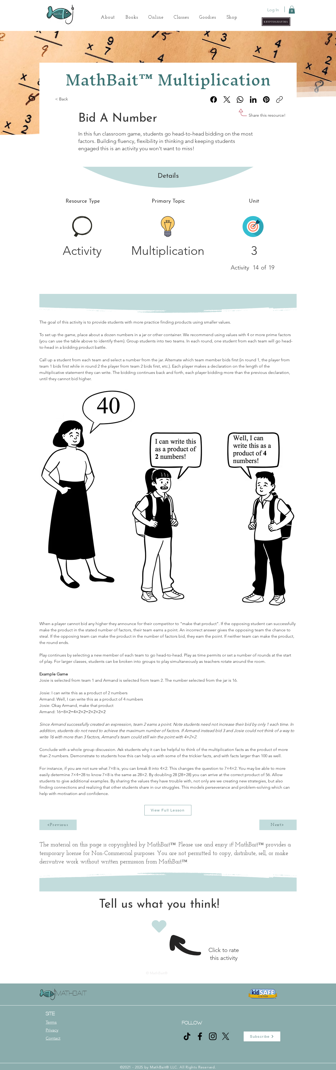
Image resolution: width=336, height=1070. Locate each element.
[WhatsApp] (240, 99)
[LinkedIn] (253, 99)
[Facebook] (213, 99)
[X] (225, 1036)
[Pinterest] (266, 99)
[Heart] (159, 926)
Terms (51, 1022)
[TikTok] (187, 1036)
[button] (276, 21)
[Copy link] (279, 99)
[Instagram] (213, 1036)
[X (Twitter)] (226, 99)
